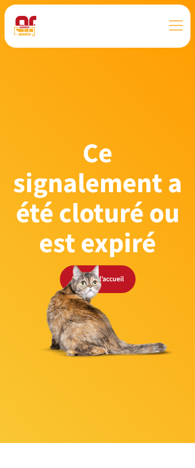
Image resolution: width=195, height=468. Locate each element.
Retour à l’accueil (98, 279)
